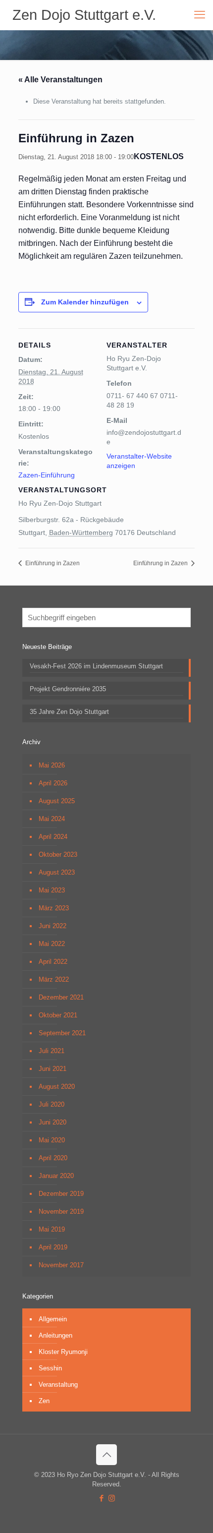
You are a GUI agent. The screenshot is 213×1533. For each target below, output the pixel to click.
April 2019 (53, 1247)
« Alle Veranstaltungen (60, 79)
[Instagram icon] (111, 1498)
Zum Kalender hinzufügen (85, 302)
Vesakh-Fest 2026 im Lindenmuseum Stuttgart (96, 666)
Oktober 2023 (58, 854)
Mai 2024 (52, 819)
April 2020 (53, 1158)
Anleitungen (55, 1335)
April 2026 (53, 783)
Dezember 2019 (61, 1193)
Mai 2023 (52, 890)
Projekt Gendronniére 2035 (68, 689)
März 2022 (54, 979)
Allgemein (53, 1319)
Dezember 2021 (61, 997)
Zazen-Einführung (46, 475)
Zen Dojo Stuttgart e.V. (84, 15)
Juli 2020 (51, 1104)
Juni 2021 (52, 1068)
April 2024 (53, 836)
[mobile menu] (199, 14)
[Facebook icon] (101, 1498)
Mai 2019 (52, 1229)
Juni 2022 (52, 926)
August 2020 (57, 1086)
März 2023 (54, 908)
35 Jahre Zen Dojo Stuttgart (69, 711)
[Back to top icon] (106, 1454)
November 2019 (61, 1211)
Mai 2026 (52, 765)
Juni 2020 (52, 1122)
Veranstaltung (58, 1384)
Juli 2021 (51, 1051)
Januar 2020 (56, 1175)
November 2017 (61, 1265)
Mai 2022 (52, 943)
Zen (44, 1401)
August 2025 (57, 801)
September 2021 (62, 1033)
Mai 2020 (52, 1140)
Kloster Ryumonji (63, 1352)
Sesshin (50, 1368)
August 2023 (57, 872)
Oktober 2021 (58, 1015)
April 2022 (53, 961)
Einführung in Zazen (52, 563)
